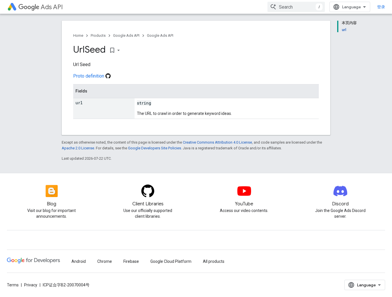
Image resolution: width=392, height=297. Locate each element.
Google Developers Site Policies (154, 148)
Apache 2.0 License (78, 148)
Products (98, 35)
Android (78, 261)
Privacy (30, 285)
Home (78, 35)
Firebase (131, 261)
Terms (13, 285)
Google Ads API (126, 35)
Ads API (52, 7)
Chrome (104, 261)
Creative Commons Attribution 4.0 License (217, 142)
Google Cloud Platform (170, 261)
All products (213, 261)
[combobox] (296, 7)
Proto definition (89, 76)
